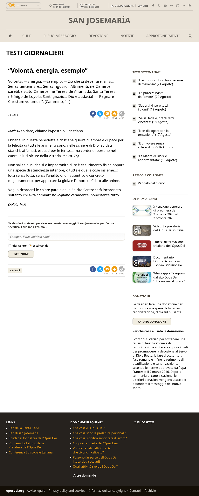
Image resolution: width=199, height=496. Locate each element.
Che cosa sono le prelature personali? (99, 433)
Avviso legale (36, 491)
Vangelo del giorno (151, 183)
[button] (114, 115)
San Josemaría (99, 20)
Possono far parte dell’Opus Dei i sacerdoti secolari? (95, 459)
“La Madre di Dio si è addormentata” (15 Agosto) (157, 158)
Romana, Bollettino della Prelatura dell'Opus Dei (26, 445)
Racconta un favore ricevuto (89, 5)
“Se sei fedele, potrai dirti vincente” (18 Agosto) (156, 120)
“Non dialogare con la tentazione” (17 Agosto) (154, 133)
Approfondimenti (163, 35)
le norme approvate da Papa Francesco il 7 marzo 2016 (159, 369)
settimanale (40, 245)
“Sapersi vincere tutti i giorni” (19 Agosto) (153, 107)
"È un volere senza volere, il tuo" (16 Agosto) (156, 145)
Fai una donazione (122, 5)
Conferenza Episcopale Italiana (31, 452)
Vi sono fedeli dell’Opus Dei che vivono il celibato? (92, 450)
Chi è (26, 35)
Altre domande (84, 475)
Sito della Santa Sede (24, 428)
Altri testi (15, 270)
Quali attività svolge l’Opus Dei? (95, 467)
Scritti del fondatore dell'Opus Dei (33, 438)
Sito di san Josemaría (23, 433)
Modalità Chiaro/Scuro (61, 5)
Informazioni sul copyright (107, 491)
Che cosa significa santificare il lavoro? (100, 438)
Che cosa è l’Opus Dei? (89, 428)
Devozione (98, 35)
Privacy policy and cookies (67, 491)
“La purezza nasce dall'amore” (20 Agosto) (154, 95)
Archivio (150, 491)
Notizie (127, 35)
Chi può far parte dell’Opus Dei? (95, 443)
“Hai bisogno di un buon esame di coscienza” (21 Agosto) (160, 82)
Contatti (143, 5)
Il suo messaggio (60, 35)
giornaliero (19, 245)
